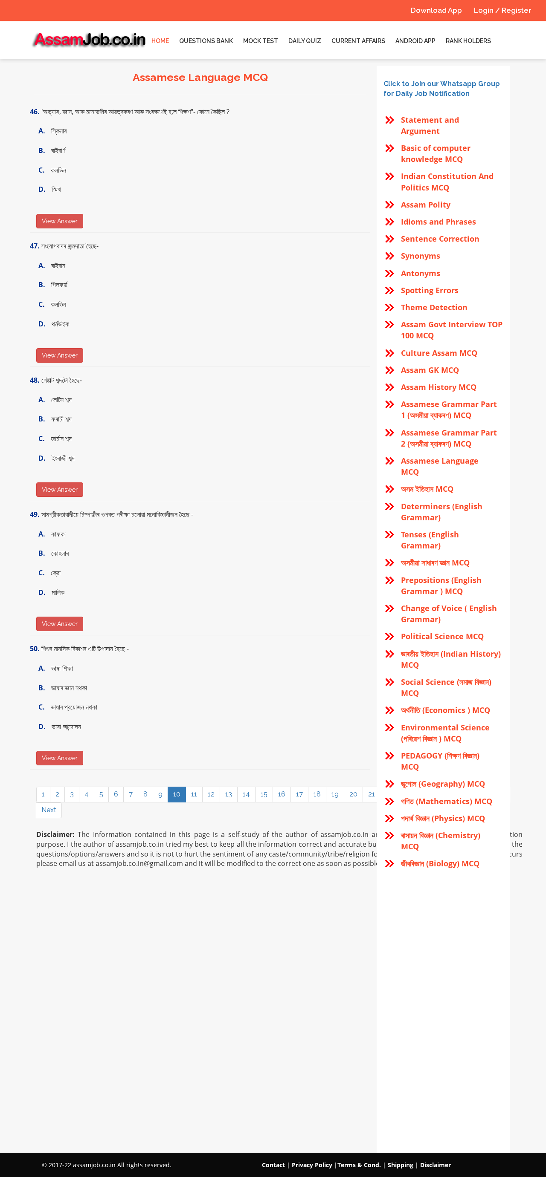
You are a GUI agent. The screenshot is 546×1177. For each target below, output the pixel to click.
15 (264, 794)
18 (317, 794)
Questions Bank (206, 41)
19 (335, 794)
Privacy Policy (312, 1165)
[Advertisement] (443, 1011)
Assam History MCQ (438, 387)
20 (353, 794)
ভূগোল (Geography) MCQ (443, 784)
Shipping (400, 1165)
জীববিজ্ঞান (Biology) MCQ (440, 863)
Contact (273, 1165)
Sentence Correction (440, 239)
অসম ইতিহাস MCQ (427, 489)
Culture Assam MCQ (439, 353)
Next (48, 810)
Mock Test (260, 41)
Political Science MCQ (442, 636)
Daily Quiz (304, 41)
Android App (415, 41)
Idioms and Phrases (438, 221)
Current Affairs (358, 41)
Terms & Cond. (359, 1165)
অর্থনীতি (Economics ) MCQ (445, 710)
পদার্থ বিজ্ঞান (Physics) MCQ (443, 818)
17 (299, 794)
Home (160, 41)
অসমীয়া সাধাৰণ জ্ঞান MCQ (435, 562)
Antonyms (420, 273)
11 (194, 794)
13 (228, 794)
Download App (436, 10)
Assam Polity (425, 204)
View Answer (60, 221)
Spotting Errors (430, 290)
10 (176, 794)
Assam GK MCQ (430, 370)
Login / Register (502, 10)
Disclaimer (435, 1165)
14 (246, 794)
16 (281, 794)
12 (211, 794)
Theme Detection (434, 307)
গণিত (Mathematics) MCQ (446, 801)
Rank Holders (468, 41)
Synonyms (420, 256)
